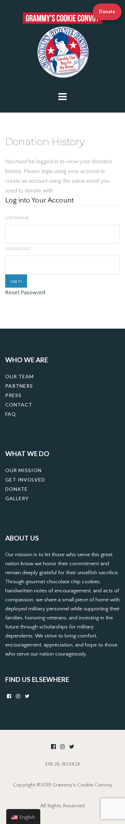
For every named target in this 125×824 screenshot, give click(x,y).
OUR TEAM (19, 376)
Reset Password (25, 292)
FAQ (10, 414)
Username (17, 217)
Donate (107, 12)
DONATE (16, 489)
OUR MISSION (23, 470)
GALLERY (17, 498)
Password (18, 248)
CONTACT (18, 404)
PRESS (13, 395)
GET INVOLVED (25, 480)
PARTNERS (19, 386)
